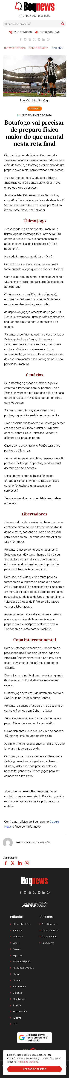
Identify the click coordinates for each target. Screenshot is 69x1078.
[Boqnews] (34, 7)
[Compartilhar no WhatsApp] (27, 863)
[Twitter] (34, 39)
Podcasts (18, 936)
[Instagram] (25, 39)
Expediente (48, 942)
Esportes (34, 108)
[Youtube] (30, 39)
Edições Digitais (21, 961)
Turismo (17, 1017)
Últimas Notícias (15, 47)
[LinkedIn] (44, 39)
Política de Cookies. (28, 1061)
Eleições (17, 992)
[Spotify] (39, 39)
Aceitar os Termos (34, 1069)
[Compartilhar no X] (13, 863)
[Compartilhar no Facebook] (5, 863)
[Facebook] (21, 39)
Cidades (17, 980)
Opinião (17, 949)
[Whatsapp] (48, 39)
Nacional (58, 47)
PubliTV (17, 1005)
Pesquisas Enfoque (23, 967)
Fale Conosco (49, 924)
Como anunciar (50, 930)
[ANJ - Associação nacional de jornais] (34, 904)
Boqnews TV (20, 1011)
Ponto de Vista (38, 47)
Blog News (19, 999)
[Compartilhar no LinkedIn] (20, 863)
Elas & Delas (19, 986)
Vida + (16, 942)
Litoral (16, 974)
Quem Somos (49, 936)
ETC (15, 1023)
